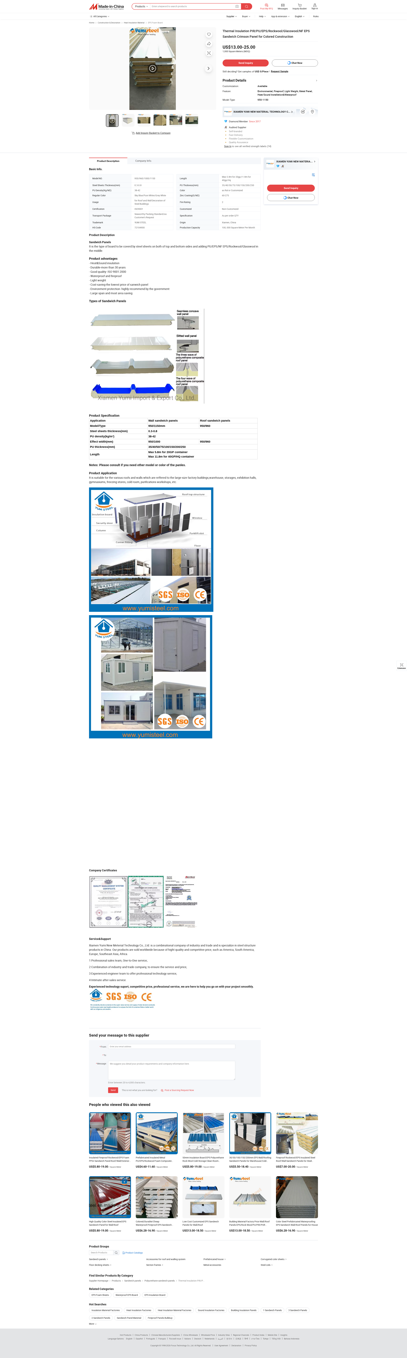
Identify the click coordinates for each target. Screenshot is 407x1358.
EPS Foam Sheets (100, 1294)
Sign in (314, 8)
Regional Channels (241, 1335)
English (129, 1338)
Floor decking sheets (99, 1264)
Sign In (227, 146)
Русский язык (175, 1338)
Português (150, 1338)
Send (113, 1090)
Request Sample (279, 71)
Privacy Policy (251, 1345)
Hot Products (125, 1335)
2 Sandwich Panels (101, 1317)
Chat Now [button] (296, 62)
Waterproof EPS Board (127, 1294)
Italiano (187, 1338)
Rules (316, 16)
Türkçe (265, 1338)
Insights (283, 1335)
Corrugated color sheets (272, 1259)
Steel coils (265, 1264)
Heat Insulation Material (134, 22)
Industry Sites (224, 1335)
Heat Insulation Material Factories (174, 1310)
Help (261, 16)
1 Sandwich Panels (272, 1310)
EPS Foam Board (155, 22)
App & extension (279, 16)
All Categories (100, 16)
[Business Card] (313, 174)
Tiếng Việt (276, 1338)
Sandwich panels (97, 1259)
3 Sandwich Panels (297, 1310)
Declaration (236, 1345)
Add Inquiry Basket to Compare (153, 133)
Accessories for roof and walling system (165, 1259)
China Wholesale (190, 1335)
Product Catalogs (134, 1252)
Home (91, 22)
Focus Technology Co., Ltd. (182, 1345)
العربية (220, 1338)
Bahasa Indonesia (291, 1338)
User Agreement (221, 1345)
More (92, 1323)
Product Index (258, 1335)
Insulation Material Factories (106, 1310)
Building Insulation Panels (243, 1310)
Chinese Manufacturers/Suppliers (165, 1335)
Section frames (153, 1264)
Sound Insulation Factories (211, 1310)
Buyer (245, 16)
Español (139, 1338)
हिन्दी (246, 1338)
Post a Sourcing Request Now (177, 1090)
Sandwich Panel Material (129, 1317)
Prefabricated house (214, 1259)
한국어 (229, 1338)
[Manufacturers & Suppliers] (106, 6)
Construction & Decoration (109, 22)
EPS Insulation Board (155, 1294)
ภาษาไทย (255, 1338)
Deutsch (197, 1338)
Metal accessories (212, 1264)
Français (162, 1338)
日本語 (238, 1338)
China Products (141, 1335)
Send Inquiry (245, 62)
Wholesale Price (208, 1335)
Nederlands (209, 1338)
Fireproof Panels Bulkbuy (160, 1317)
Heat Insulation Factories (138, 1310)
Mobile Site (272, 1335)
